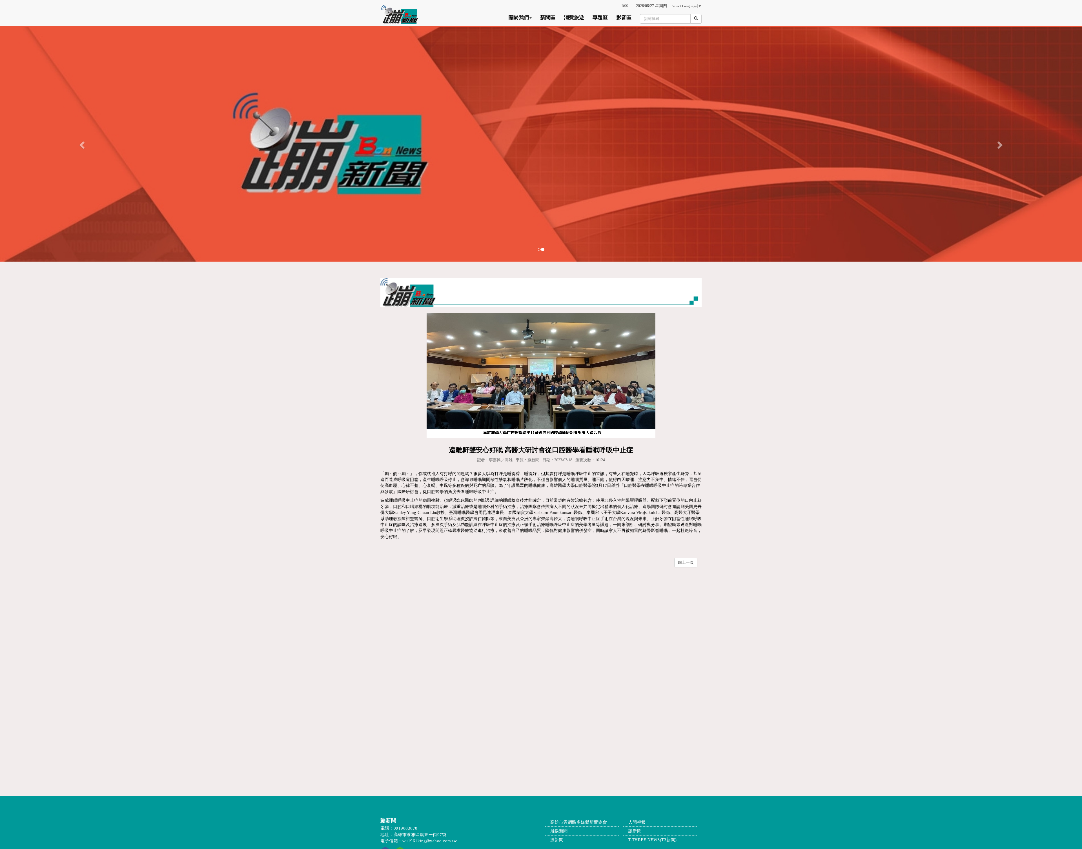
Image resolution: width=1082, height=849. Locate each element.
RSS (625, 6)
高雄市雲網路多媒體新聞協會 (578, 822)
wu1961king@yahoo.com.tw (429, 841)
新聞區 (547, 17)
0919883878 (406, 828)
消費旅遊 (574, 17)
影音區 (623, 17)
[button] (81, 143)
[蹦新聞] (541, 143)
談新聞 (635, 831)
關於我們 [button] (519, 17)
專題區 (600, 17)
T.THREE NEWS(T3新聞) (652, 839)
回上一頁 (686, 562)
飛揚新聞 (559, 831)
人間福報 (637, 822)
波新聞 (557, 839)
